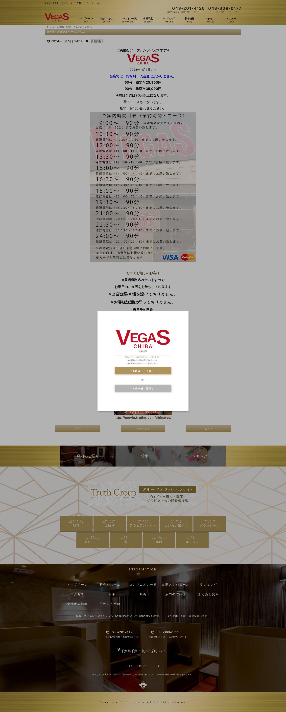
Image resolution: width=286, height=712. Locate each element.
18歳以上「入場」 (142, 371)
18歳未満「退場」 (142, 388)
